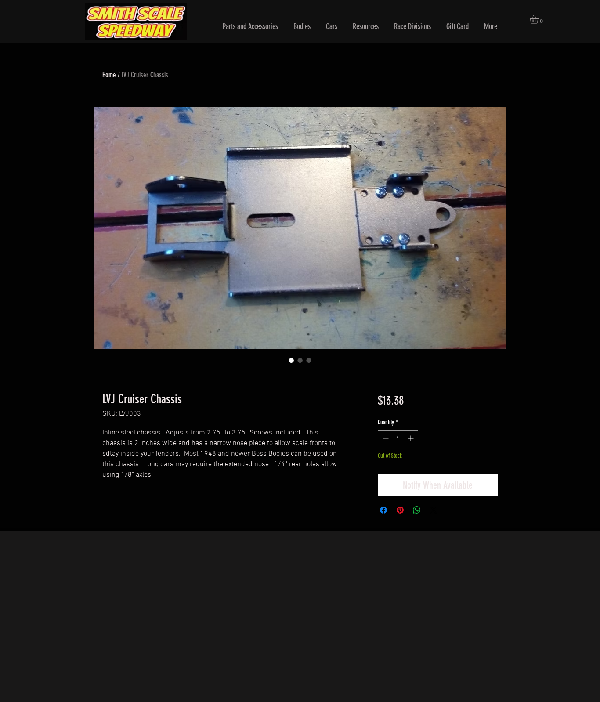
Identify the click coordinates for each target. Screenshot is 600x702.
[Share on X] (433, 510)
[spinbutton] (398, 438)
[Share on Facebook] (383, 510)
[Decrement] (384, 438)
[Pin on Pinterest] (400, 510)
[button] (250, 26)
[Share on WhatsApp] (417, 510)
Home (109, 75)
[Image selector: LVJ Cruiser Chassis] (291, 360)
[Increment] (411, 438)
